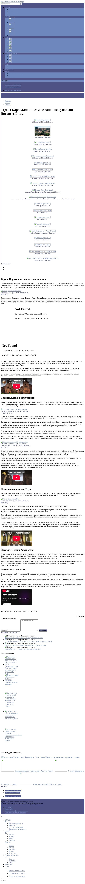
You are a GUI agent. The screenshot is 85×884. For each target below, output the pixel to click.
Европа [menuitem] (7, 843)
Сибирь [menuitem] (12, 840)
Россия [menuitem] (7, 832)
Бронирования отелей (17, 75)
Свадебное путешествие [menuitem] (17, 829)
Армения (12, 66)
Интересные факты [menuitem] (16, 823)
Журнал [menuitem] (7, 820)
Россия (7, 17)
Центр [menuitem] (11, 835)
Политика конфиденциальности (16, 811)
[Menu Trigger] (1, 816)
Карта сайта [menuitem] (9, 864)
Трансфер (12, 77)
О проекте (8, 807)
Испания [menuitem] (12, 849)
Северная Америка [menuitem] (11, 856)
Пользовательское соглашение (15, 813)
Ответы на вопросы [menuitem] (16, 827)
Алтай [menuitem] (11, 836)
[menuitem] (17, 871)
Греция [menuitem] (11, 848)
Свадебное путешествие (17, 15)
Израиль (12, 68)
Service (7, 71)
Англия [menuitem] (11, 846)
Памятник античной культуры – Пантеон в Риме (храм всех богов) (28, 641)
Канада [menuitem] (11, 859)
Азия (6, 64)
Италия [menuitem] (11, 851)
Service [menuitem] (7, 867)
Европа (7, 37)
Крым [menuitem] (11, 838)
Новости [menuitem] (12, 825)
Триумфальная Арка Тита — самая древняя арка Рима (24, 638)
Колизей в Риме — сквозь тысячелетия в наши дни (23, 649)
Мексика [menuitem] (12, 861)
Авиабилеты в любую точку (19, 73)
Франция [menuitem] (12, 853)
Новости (12, 11)
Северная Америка (11, 53)
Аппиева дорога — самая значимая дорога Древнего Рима (25, 645)
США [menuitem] (11, 862)
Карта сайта (9, 70)
